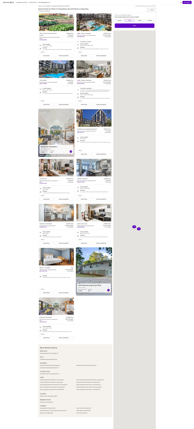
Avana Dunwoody (82, 223)
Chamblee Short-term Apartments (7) (49, 373)
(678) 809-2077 (43, 227)
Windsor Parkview (82, 178)
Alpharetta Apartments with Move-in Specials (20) (89, 387)
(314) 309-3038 (80, 36)
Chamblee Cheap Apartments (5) (48, 359)
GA (43, 6)
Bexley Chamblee (86, 80)
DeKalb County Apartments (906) (48, 396)
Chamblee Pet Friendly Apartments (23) (86, 365)
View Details (46, 292)
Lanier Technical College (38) (83, 408)
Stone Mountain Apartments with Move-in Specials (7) (90, 379)
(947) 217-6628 (43, 83)
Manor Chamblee (86, 33)
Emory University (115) (81, 413)
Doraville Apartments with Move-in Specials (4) (52, 379)
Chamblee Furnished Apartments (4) (49, 367)
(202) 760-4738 (43, 271)
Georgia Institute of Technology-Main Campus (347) (53, 410)
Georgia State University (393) (47, 408)
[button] (139, 228)
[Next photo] (72, 22)
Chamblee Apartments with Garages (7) (50, 365)
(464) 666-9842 (81, 227)
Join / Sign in (187, 2)
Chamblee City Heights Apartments (87, 129)
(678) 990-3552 (43, 39)
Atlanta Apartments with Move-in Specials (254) (88, 384)
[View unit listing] (71, 151)
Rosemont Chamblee (45, 317)
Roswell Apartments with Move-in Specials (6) (88, 382)
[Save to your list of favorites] (71, 16)
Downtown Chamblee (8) (46, 402)
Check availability (64, 55)
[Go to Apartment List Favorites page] (180, 2)
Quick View (46, 55)
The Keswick (43, 178)
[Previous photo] (40, 22)
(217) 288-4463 (43, 183)
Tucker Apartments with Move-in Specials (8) (51, 382)
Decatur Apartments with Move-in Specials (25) (52, 389)
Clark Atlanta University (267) (83, 410)
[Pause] (72, 111)
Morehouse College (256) (46, 413)
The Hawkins (43, 80)
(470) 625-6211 (42, 321)
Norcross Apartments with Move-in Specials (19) (52, 387)
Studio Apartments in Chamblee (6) (49, 353)
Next (134, 25)
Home (39, 6)
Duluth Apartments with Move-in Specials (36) (88, 389)
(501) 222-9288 (80, 83)
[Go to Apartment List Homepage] (8, 2)
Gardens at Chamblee (45, 223)
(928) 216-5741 (80, 132)
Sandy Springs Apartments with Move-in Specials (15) (53, 384)
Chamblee (48, 6)
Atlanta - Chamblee (44, 267)
